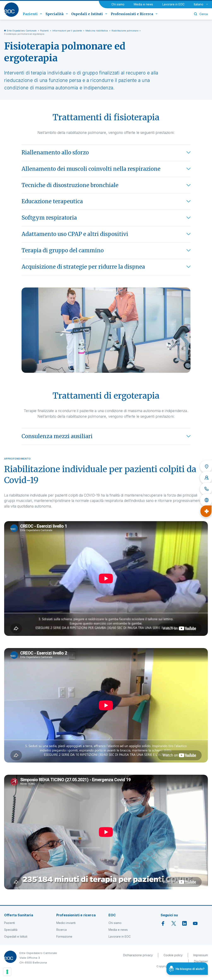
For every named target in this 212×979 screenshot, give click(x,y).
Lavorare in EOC (173, 4)
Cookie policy (173, 955)
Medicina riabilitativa (97, 30)
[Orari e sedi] (206, 466)
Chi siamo (117, 4)
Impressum (200, 955)
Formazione (64, 936)
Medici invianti (66, 923)
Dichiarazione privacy (138, 955)
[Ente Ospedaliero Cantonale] (11, 9)
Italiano (198, 4)
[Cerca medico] (206, 477)
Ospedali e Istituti (15, 936)
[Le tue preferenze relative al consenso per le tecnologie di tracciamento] (7, 972)
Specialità (10, 929)
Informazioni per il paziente (67, 30)
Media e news (143, 4)
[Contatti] (206, 489)
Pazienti (44, 30)
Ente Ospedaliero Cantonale (22, 30)
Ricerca (61, 929)
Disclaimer (201, 961)
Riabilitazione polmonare (125, 30)
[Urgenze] (206, 511)
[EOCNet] (206, 500)
